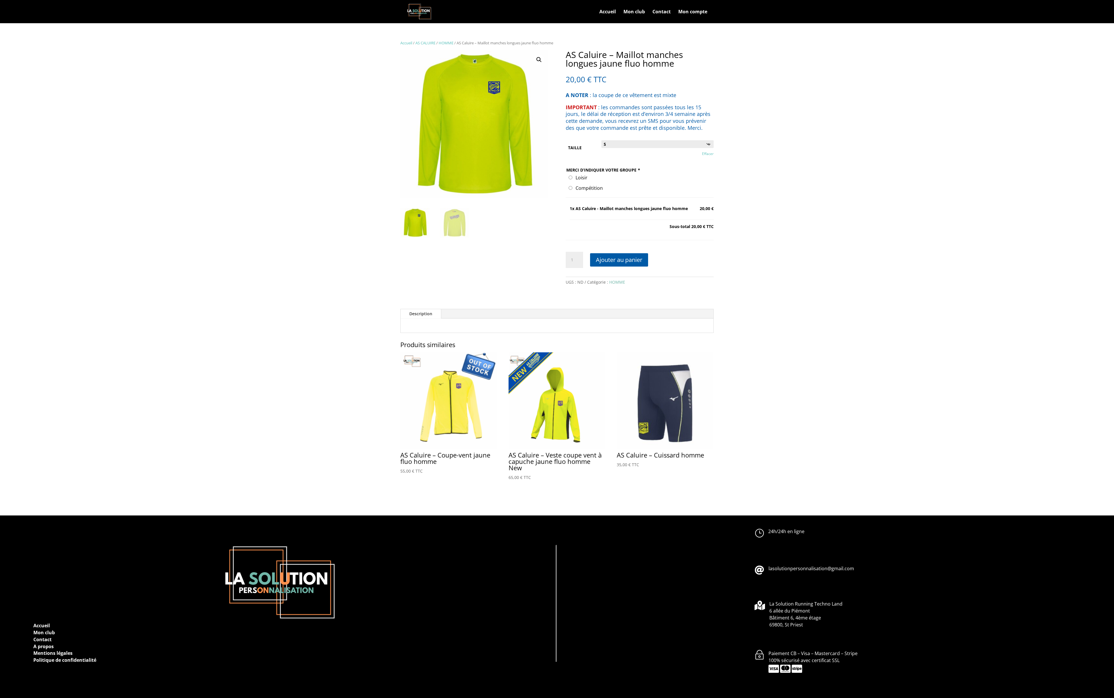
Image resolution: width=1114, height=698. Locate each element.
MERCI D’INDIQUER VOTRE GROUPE (603, 170)
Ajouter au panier (619, 260)
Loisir (580, 177)
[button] (539, 59)
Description (420, 313)
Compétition (588, 188)
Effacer (708, 154)
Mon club (634, 12)
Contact (661, 12)
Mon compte (692, 12)
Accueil (607, 12)
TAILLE (575, 147)
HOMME (446, 42)
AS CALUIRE (425, 42)
